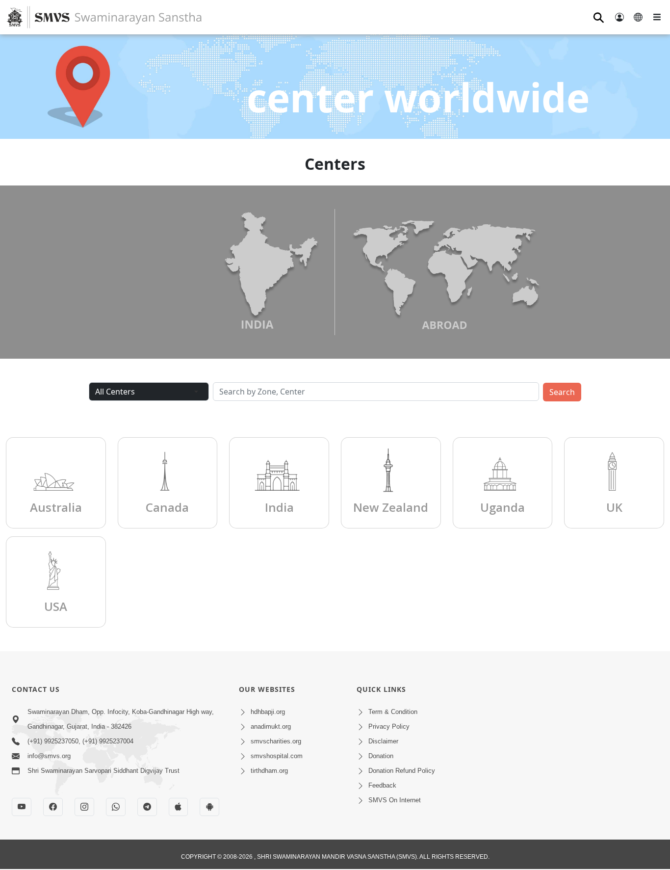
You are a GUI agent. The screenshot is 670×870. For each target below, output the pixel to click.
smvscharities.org (276, 741)
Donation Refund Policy (401, 770)
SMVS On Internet (394, 800)
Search (562, 392)
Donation (380, 756)
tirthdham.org (269, 770)
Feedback (382, 785)
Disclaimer (383, 741)
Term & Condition (392, 711)
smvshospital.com (277, 756)
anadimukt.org (271, 726)
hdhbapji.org (268, 711)
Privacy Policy (389, 726)
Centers (335, 163)
